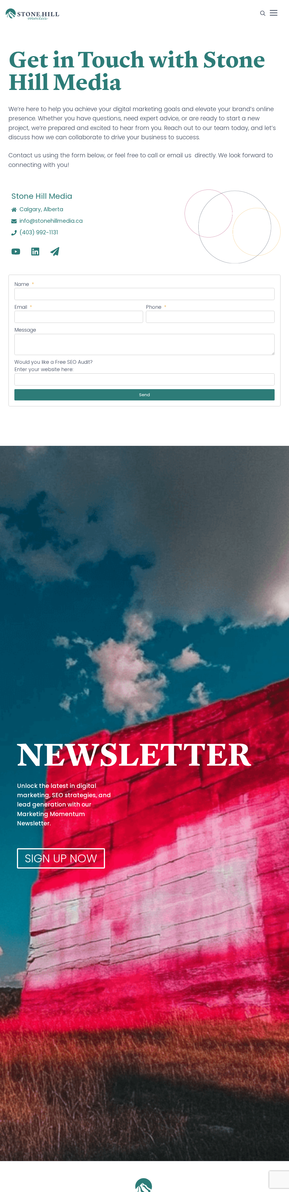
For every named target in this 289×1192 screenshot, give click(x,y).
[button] (263, 14)
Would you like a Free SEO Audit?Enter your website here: (53, 366)
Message (25, 330)
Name (22, 284)
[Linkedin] (35, 252)
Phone (154, 307)
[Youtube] (16, 252)
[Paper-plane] (55, 252)
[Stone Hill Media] (32, 14)
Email (21, 307)
